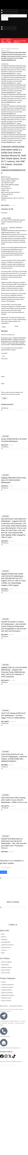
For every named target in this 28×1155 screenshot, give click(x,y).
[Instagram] (6, 1056)
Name (3, 376)
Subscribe (3, 872)
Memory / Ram (5, 50)
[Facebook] (2, 1056)
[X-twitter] (10, 1056)
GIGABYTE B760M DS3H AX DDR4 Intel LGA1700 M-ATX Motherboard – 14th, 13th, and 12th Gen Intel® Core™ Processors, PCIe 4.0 (13, 843)
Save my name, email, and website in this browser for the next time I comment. (12, 393)
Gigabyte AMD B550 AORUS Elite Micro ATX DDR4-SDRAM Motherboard (13, 480)
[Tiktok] (14, 1056)
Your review (4, 358)
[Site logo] (9, 10)
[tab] (4, 227)
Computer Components (12, 48)
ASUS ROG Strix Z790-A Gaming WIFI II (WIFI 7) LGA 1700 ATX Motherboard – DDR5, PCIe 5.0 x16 (14, 800)
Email (3, 383)
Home (2, 48)
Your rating (4, 353)
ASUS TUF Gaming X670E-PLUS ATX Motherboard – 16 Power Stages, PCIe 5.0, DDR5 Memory (13, 715)
